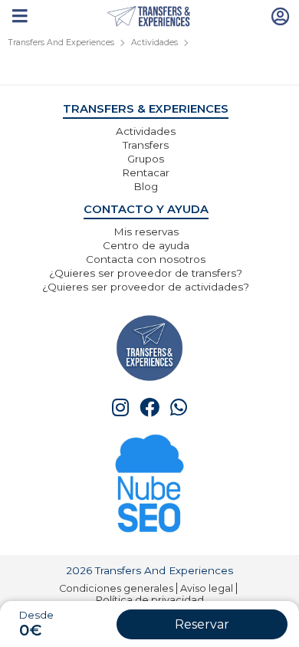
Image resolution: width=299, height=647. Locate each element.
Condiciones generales (116, 588)
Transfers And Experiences (61, 43)
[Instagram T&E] (120, 407)
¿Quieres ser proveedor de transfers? (145, 273)
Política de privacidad (150, 600)
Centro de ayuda (146, 245)
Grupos (145, 159)
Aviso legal (206, 588)
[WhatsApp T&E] (178, 407)
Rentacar (145, 172)
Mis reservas (146, 231)
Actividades (154, 43)
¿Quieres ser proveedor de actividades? (145, 287)
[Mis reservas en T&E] (280, 15)
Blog (145, 186)
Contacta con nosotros (145, 259)
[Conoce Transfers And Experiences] (149, 347)
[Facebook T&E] (149, 407)
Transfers (146, 145)
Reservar (202, 624)
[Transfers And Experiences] (150, 17)
